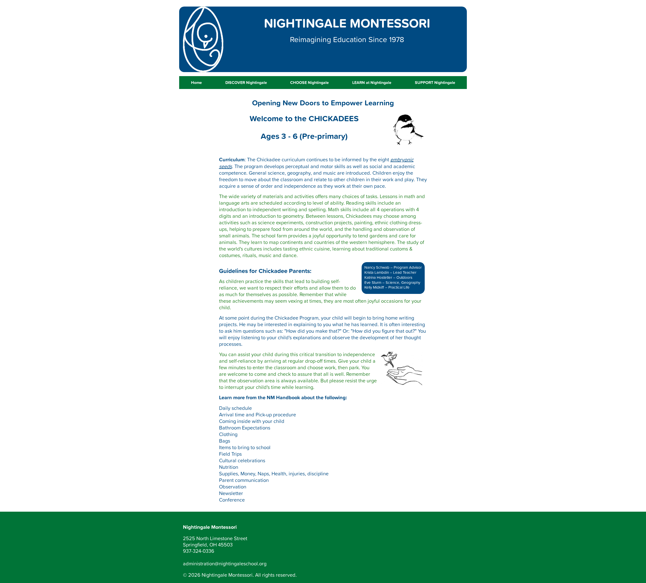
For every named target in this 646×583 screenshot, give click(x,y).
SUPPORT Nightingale (435, 82)
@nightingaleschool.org (240, 563)
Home (196, 82)
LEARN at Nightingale (371, 82)
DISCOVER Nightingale (246, 82)
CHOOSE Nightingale (309, 82)
